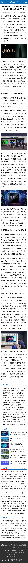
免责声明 (20, 550)
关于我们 (7, 550)
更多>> (24, 429)
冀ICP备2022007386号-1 (11, 552)
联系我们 (14, 550)
